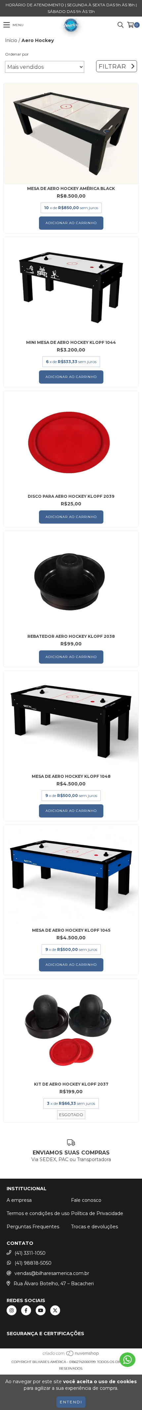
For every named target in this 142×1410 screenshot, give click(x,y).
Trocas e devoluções (94, 1227)
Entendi (71, 1401)
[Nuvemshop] (71, 1355)
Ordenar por (17, 54)
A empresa (19, 1200)
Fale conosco (86, 1200)
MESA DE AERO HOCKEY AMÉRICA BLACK (71, 188)
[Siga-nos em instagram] (12, 1310)
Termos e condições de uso (38, 1213)
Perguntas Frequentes (33, 1227)
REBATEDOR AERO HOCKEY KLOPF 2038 (71, 636)
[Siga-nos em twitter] (55, 1310)
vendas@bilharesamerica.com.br (52, 1273)
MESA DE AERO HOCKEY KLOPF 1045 (71, 930)
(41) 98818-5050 (33, 1263)
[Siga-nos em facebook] (26, 1310)
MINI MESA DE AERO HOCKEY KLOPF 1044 (71, 342)
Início (11, 40)
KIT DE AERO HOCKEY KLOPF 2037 (71, 1084)
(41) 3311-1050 (30, 1253)
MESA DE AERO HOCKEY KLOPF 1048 (71, 776)
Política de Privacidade (97, 1213)
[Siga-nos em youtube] (41, 1310)
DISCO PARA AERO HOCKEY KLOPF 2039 (71, 496)
